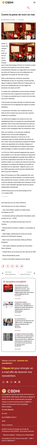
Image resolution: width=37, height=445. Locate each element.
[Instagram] (12, 266)
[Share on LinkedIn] (17, 266)
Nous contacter (7, 425)
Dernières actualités (16, 281)
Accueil (4, 413)
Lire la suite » (18, 298)
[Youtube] (15, 382)
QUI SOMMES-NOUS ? (9, 417)
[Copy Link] (21, 266)
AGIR (3, 421)
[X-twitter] (11, 382)
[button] (34, 2)
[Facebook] (7, 382)
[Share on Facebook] (3, 266)
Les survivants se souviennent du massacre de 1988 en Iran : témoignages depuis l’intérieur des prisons (24, 322)
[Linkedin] (19, 382)
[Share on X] (8, 266)
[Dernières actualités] (4, 282)
